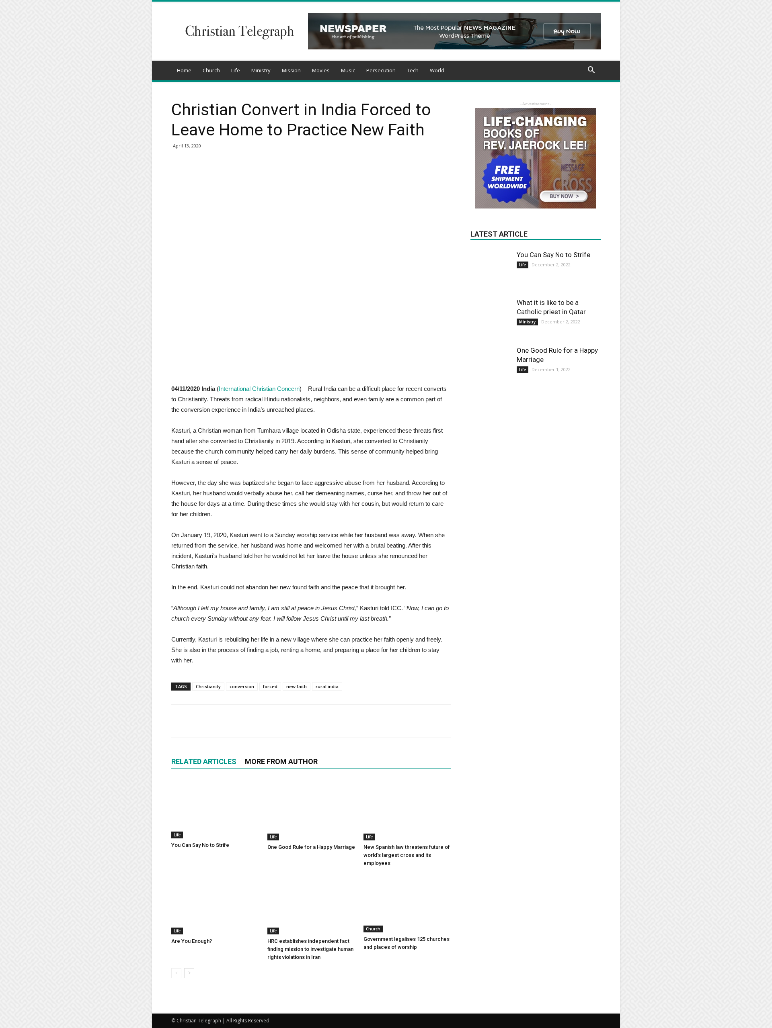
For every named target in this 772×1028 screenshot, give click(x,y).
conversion (242, 686)
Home (184, 70)
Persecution (381, 70)
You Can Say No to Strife (200, 845)
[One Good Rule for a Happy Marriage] (311, 810)
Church (211, 70)
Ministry (261, 70)
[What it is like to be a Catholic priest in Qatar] (490, 318)
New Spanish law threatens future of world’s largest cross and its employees (406, 855)
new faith (296, 686)
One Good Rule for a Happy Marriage (311, 847)
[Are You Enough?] (215, 904)
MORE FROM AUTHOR (281, 761)
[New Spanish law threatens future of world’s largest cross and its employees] (407, 810)
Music (348, 70)
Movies (321, 70)
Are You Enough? (191, 941)
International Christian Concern (259, 388)
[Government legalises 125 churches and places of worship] (407, 903)
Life (235, 70)
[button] (591, 71)
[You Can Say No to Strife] (215, 809)
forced (270, 686)
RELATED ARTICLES (203, 761)
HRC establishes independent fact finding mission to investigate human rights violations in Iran (310, 949)
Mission (291, 70)
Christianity (208, 686)
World (437, 70)
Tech (413, 70)
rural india (327, 686)
